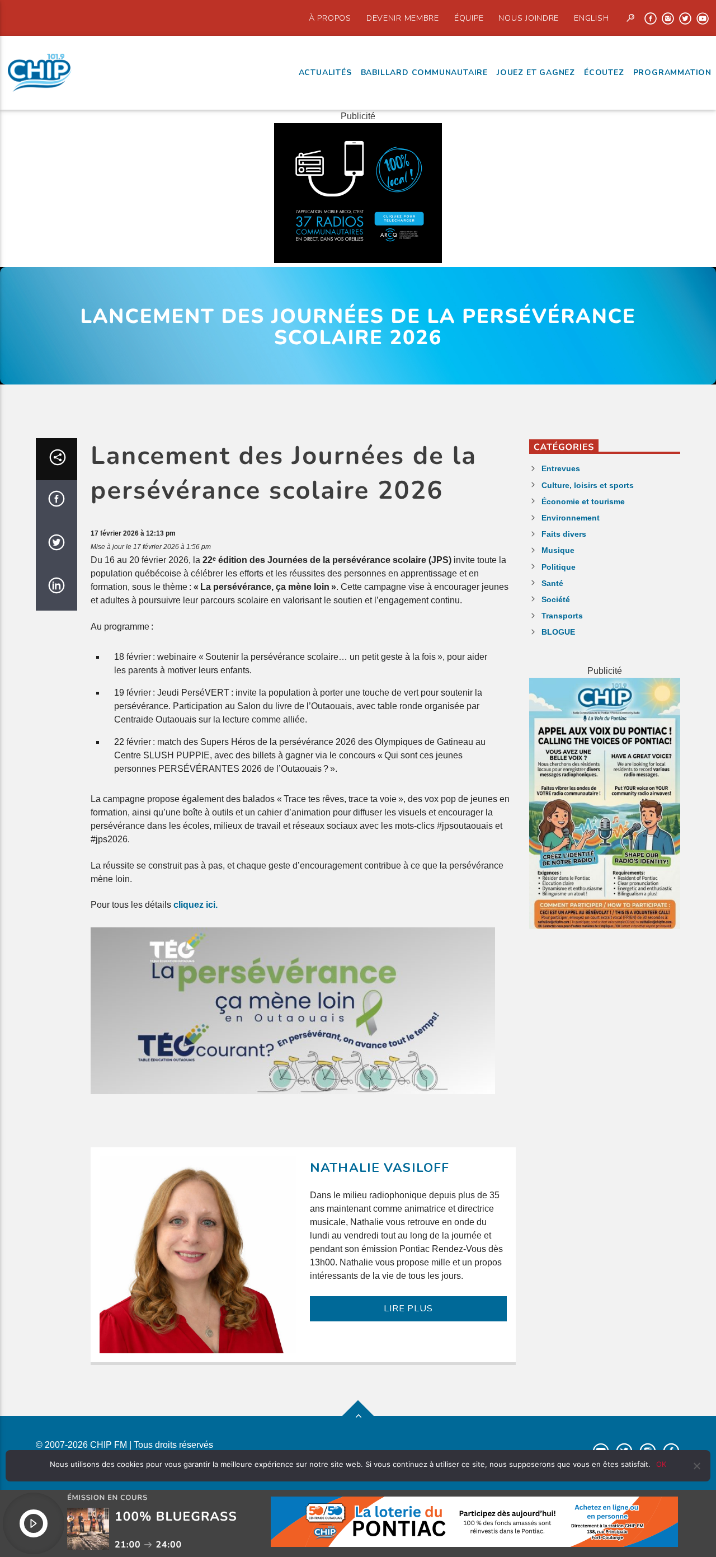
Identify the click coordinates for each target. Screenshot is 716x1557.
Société (555, 599)
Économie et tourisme (583, 501)
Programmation (672, 72)
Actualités (325, 72)
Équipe (468, 18)
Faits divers (563, 533)
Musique (557, 550)
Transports (562, 615)
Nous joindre (528, 18)
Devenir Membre (402, 18)
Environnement (570, 517)
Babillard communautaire (424, 72)
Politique (558, 566)
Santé (552, 583)
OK (661, 1464)
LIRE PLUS (408, 1308)
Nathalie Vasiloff (379, 1167)
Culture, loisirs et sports (587, 485)
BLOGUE (558, 631)
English (591, 18)
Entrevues (560, 468)
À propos (330, 18)
